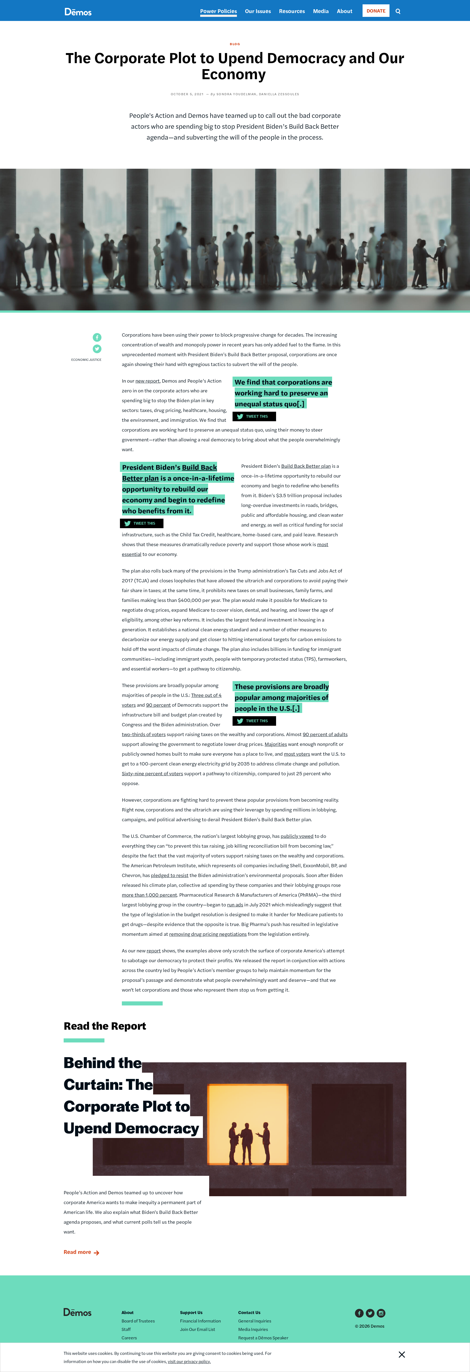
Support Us (191, 1312)
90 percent (158, 704)
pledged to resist (169, 875)
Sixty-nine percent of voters (152, 773)
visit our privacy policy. (189, 1361)
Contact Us (249, 1312)
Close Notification (395, 1357)
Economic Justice (86, 359)
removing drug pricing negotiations (208, 933)
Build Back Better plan (306, 465)
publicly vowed (297, 835)
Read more (77, 1252)
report (154, 950)
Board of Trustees (138, 1321)
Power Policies (218, 11)
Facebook (359, 1313)
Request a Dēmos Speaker (263, 1337)
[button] (97, 337)
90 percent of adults (325, 734)
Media (321, 11)
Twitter (370, 1313)
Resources (292, 11)
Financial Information (200, 1321)
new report (147, 380)
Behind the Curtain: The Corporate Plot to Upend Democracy (131, 1094)
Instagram (381, 1313)
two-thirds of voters (144, 734)
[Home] (78, 18)
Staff (126, 1329)
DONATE (376, 10)
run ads (235, 904)
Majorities (276, 743)
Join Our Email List (197, 1329)
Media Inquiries (253, 1329)
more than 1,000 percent (149, 894)
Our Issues (258, 11)
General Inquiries (254, 1321)
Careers (129, 1337)
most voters (297, 753)
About (344, 11)
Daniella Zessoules (279, 93)
